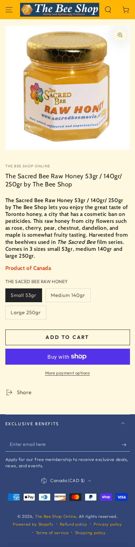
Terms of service (52, 532)
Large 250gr (26, 312)
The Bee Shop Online (27, 166)
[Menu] (9, 9)
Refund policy (74, 524)
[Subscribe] (126, 444)
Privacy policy (108, 524)
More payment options (67, 372)
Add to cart (67, 337)
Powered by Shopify (33, 524)
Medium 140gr (68, 295)
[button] (108, 9)
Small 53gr (23, 295)
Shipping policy (90, 532)
